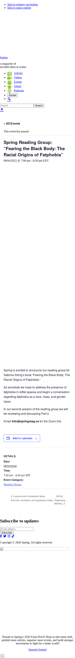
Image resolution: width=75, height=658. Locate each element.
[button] (9, 98)
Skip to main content (19, 7)
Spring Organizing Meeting (59, 499)
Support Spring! (37, 649)
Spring (4, 57)
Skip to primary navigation (22, 4)
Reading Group (12, 484)
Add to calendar (22, 438)
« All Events (12, 123)
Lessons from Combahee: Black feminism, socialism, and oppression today (32, 498)
